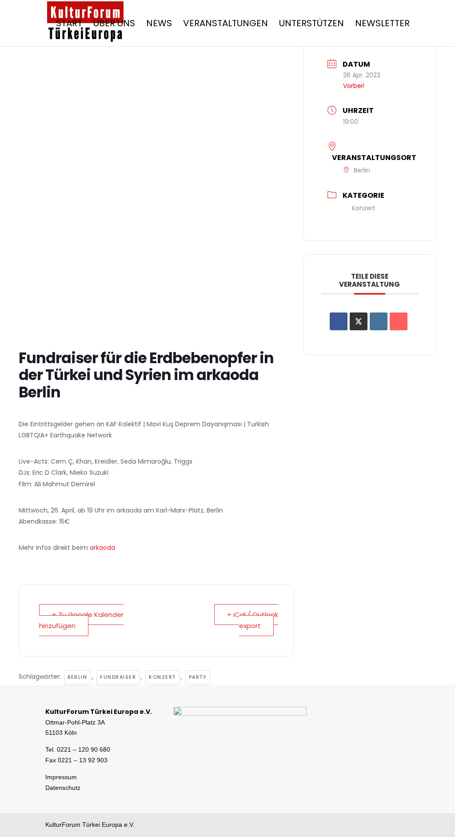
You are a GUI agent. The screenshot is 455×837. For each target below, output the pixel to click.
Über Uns (114, 24)
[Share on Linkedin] (378, 321)
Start (69, 24)
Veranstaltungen (225, 24)
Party (198, 677)
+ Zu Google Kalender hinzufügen (81, 620)
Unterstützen (311, 24)
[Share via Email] (398, 321)
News (159, 24)
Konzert (162, 677)
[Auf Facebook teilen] (338, 321)
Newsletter (382, 24)
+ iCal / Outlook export (252, 620)
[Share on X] (358, 321)
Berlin (77, 677)
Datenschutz (62, 787)
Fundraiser (118, 677)
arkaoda (102, 547)
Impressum (61, 777)
